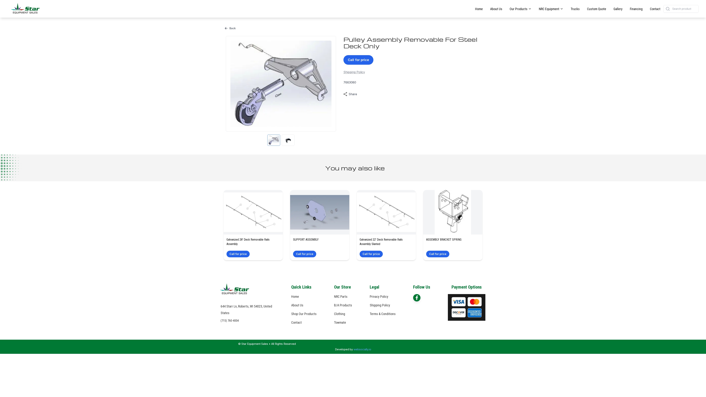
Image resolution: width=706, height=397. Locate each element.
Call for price (358, 60)
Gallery (618, 9)
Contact (655, 9)
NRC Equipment (549, 9)
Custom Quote (596, 9)
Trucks (575, 9)
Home (479, 9)
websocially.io (362, 349)
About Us (496, 9)
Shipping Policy (354, 72)
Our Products (518, 9)
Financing (636, 9)
